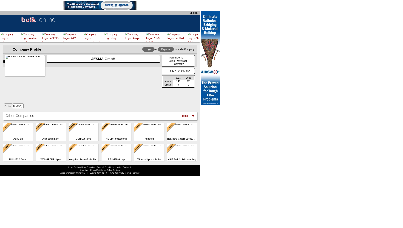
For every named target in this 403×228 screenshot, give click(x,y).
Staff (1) (17, 106)
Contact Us (128, 167)
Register (166, 49)
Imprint (119, 167)
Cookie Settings (74, 167)
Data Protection (89, 167)
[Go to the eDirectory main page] (7, 49)
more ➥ (188, 116)
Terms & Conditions (105, 167)
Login (148, 49)
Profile (8, 106)
